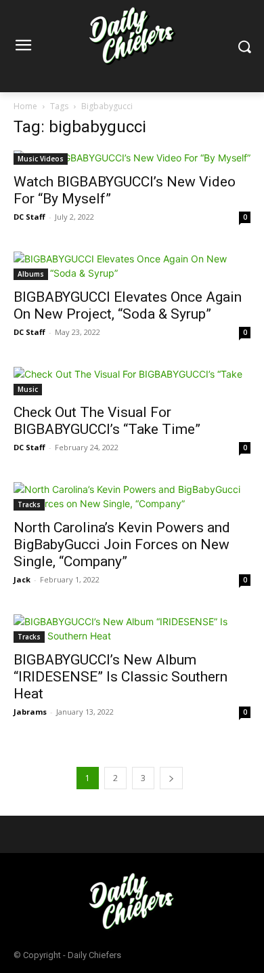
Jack (22, 579)
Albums (31, 274)
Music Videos (41, 158)
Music (28, 389)
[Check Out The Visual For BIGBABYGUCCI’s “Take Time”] (132, 381)
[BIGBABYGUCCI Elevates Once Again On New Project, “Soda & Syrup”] (132, 266)
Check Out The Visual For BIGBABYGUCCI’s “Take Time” (107, 420)
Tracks (29, 504)
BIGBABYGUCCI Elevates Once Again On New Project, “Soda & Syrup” (128, 305)
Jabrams (30, 712)
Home (25, 106)
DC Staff (29, 217)
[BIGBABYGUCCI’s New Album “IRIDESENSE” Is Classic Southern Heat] (132, 628)
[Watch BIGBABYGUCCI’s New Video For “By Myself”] (132, 158)
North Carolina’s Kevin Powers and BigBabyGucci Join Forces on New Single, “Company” (122, 544)
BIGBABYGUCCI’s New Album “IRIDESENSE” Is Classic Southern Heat (120, 677)
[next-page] (171, 778)
